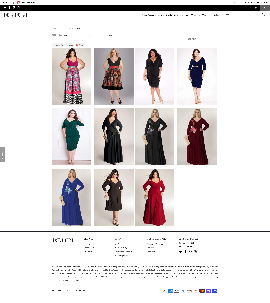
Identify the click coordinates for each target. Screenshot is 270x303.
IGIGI (61, 290)
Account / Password (155, 244)
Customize (172, 15)
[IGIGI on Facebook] (9, 8)
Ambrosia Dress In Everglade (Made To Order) (71, 136)
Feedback (151, 252)
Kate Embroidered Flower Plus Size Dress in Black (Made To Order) (154, 136)
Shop (161, 15)
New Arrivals (149, 15)
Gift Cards (88, 252)
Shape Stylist (89, 248)
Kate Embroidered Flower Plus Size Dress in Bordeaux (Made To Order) (197, 136)
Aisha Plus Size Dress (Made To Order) (114, 76)
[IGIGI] (23, 15)
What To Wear (199, 15)
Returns (150, 248)
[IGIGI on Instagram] (18, 8)
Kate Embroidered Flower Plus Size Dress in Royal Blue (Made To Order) (71, 197)
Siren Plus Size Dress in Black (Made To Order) (114, 197)
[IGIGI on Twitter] (5, 8)
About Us (87, 244)
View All (184, 15)
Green (81, 45)
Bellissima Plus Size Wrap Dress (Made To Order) (114, 136)
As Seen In (119, 244)
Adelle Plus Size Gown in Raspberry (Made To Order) (71, 76)
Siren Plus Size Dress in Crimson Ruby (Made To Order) (154, 197)
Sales (217, 15)
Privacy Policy (121, 248)
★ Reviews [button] (2, 154)
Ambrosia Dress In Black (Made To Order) (154, 76)
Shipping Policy (121, 256)
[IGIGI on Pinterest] (14, 8)
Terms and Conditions (124, 252)
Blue (71, 45)
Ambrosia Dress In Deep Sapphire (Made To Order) (197, 76)
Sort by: (192, 39)
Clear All (59, 45)
